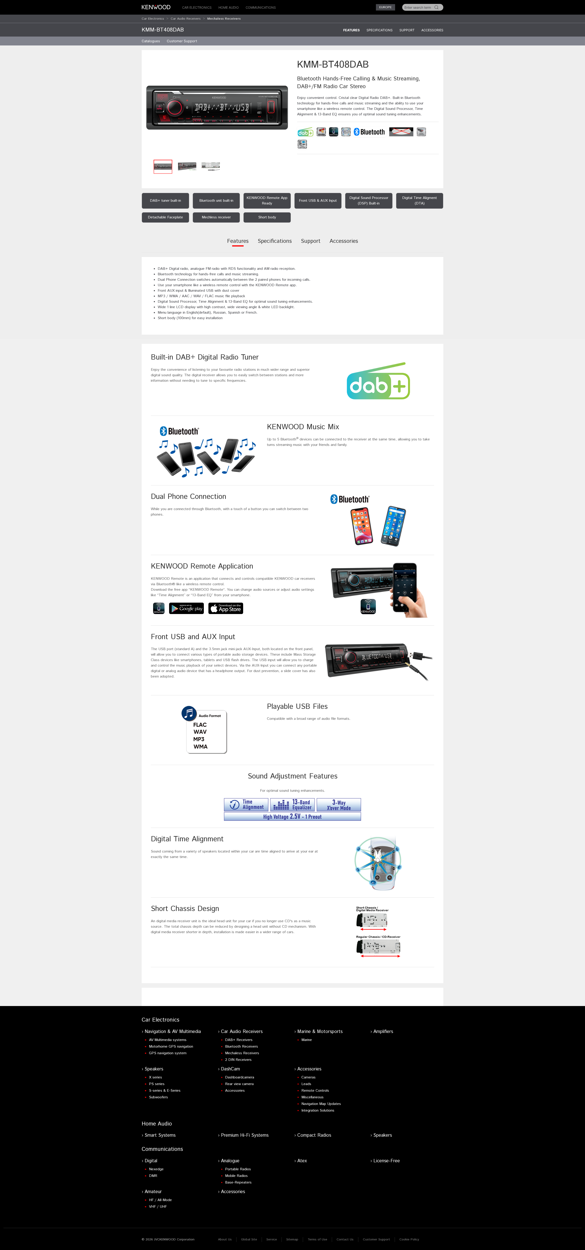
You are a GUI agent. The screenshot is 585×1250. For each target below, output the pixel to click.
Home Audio (228, 7)
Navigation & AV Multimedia (173, 1031)
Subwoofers (158, 1097)
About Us (225, 1239)
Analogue (230, 1161)
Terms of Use (317, 1239)
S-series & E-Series (165, 1090)
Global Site (249, 1239)
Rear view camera (239, 1084)
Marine (306, 1040)
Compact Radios (314, 1135)
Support (407, 30)
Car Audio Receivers (186, 18)
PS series (157, 1084)
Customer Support (376, 1239)
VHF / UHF (158, 1206)
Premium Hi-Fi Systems (245, 1135)
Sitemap (292, 1239)
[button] (217, 107)
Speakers (154, 1069)
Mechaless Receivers (242, 1053)
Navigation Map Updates (321, 1104)
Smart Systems (160, 1135)
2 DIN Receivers (238, 1059)
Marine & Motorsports (320, 1031)
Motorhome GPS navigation (171, 1046)
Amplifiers (383, 1031)
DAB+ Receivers (239, 1040)
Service (271, 1239)
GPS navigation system (167, 1053)
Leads (306, 1084)
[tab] (238, 244)
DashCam (230, 1069)
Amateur (153, 1192)
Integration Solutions (317, 1110)
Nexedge (156, 1169)
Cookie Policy (409, 1239)
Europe (385, 7)
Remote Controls (315, 1090)
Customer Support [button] (182, 41)
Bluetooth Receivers (241, 1046)
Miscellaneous (312, 1097)
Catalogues (151, 41)
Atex (302, 1161)
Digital (151, 1161)
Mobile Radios (236, 1175)
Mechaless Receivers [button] (224, 18)
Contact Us (345, 1239)
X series (155, 1077)
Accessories (432, 30)
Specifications (380, 30)
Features (351, 30)
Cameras (308, 1077)
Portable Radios (238, 1169)
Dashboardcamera (239, 1077)
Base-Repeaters (238, 1182)
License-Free (386, 1161)
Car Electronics (197, 7)
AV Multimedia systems (167, 1040)
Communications (261, 7)
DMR (153, 1175)
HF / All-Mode (160, 1200)
